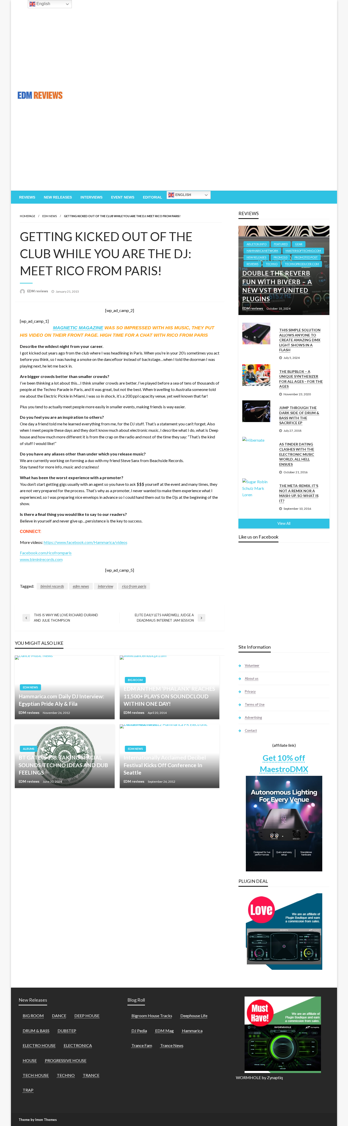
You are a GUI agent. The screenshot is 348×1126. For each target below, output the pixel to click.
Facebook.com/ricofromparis (46, 552)
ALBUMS (28, 748)
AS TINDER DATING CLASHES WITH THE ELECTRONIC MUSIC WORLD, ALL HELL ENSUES (296, 454)
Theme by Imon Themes (38, 1120)
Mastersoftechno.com (303, 250)
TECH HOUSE (36, 1075)
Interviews (91, 197)
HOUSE (30, 1060)
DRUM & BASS (36, 1030)
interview (105, 586)
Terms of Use (254, 704)
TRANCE (91, 1075)
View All (283, 523)
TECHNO (271, 264)
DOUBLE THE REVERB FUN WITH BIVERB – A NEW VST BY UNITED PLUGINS (277, 286)
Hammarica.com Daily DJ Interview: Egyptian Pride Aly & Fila (61, 700)
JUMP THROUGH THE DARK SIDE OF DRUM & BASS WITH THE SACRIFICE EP (299, 415)
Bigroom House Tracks (151, 1015)
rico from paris (134, 586)
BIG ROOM (135, 680)
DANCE (59, 1015)
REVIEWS (252, 264)
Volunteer (252, 665)
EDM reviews (38, 291)
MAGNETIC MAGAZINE (78, 327)
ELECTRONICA (78, 1045)
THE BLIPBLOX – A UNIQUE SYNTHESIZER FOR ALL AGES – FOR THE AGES (301, 379)
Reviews (27, 197)
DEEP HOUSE (86, 1015)
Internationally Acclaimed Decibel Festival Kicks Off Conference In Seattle (165, 765)
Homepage (27, 216)
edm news (81, 586)
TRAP (28, 1090)
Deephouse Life (193, 1015)
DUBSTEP (67, 1030)
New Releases (58, 197)
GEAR (298, 244)
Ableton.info (256, 244)
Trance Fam (141, 1045)
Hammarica (192, 1030)
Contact (251, 730)
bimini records (52, 586)
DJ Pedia (139, 1030)
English (182, 195)
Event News (122, 197)
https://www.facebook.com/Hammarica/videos (85, 542)
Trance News (171, 1045)
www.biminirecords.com (41, 559)
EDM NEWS (49, 216)
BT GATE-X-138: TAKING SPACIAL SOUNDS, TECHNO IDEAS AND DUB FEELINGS (63, 765)
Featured (281, 244)
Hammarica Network (262, 250)
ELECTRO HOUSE (39, 1045)
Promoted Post (306, 257)
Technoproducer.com (302, 264)
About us (251, 678)
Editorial (152, 197)
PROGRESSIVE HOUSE (65, 1060)
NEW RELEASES (256, 257)
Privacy (250, 691)
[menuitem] (27, 197)
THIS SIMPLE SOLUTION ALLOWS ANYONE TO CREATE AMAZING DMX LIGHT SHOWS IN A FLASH (299, 340)
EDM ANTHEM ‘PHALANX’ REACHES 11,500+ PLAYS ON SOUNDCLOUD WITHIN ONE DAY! (169, 696)
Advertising (253, 717)
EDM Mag (164, 1030)
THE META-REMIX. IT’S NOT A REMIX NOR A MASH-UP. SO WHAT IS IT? (298, 493)
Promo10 (280, 257)
